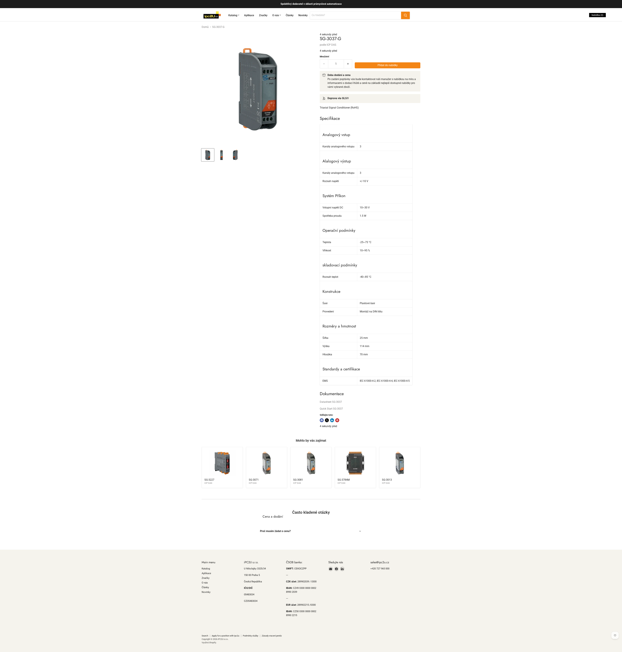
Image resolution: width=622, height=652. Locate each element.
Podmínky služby (250, 636)
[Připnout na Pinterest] (337, 420)
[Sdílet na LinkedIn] (332, 420)
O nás (275, 15)
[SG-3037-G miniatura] (207, 155)
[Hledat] (405, 15)
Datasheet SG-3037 (331, 401)
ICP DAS (331, 44)
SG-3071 (254, 479)
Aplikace (249, 15)
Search (205, 636)
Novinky (303, 15)
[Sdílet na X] (327, 420)
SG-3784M (344, 479)
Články (290, 15)
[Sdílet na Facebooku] (322, 420)
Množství (324, 56)
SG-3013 (387, 479)
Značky (263, 15)
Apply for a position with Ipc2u (225, 636)
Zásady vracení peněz (272, 636)
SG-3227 (209, 479)
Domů (205, 27)
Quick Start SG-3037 (331, 408)
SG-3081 (298, 479)
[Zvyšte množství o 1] (348, 63)
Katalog (232, 15)
